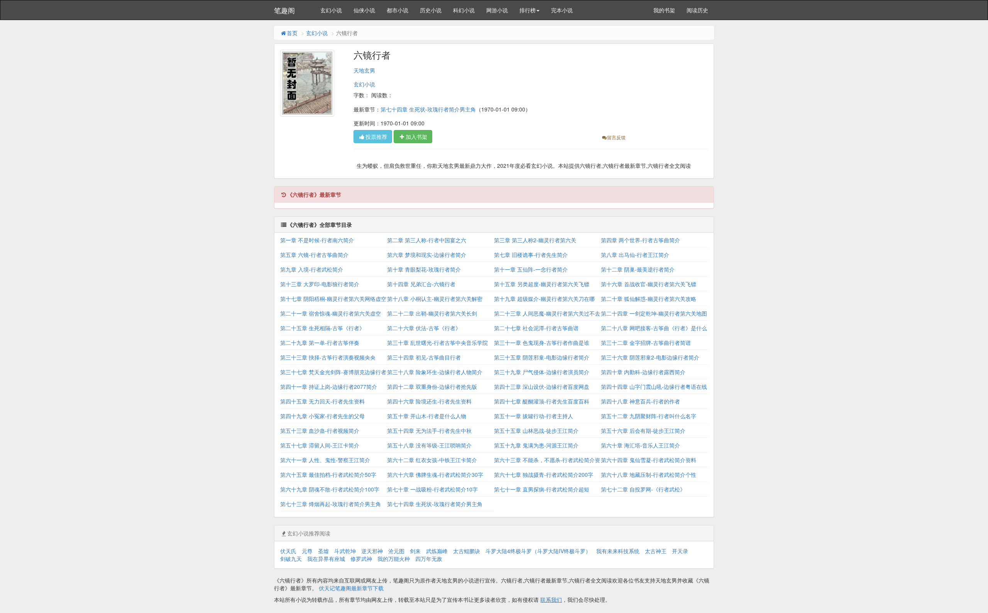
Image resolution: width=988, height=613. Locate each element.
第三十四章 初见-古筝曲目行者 (424, 357)
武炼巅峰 (437, 551)
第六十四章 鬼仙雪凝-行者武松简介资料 (648, 460)
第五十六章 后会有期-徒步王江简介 (643, 430)
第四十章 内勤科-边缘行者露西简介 (643, 372)
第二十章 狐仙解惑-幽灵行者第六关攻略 (648, 298)
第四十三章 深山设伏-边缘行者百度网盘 (541, 386)
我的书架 (664, 10)
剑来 (415, 551)
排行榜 (527, 10)
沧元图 (396, 551)
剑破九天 (291, 558)
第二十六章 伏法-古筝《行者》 (424, 328)
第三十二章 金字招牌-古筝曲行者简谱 (646, 342)
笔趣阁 (284, 10)
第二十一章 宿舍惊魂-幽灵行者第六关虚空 (330, 313)
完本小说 (562, 10)
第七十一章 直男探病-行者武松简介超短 (541, 489)
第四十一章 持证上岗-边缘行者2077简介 (328, 386)
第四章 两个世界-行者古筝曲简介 (640, 240)
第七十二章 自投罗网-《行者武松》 (643, 489)
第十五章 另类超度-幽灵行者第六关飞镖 (541, 284)
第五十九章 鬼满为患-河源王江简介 (536, 445)
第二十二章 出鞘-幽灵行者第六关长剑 (432, 313)
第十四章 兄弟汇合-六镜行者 (421, 284)
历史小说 (431, 10)
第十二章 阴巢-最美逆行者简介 (638, 269)
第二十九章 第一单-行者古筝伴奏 (319, 342)
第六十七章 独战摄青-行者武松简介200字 (543, 474)
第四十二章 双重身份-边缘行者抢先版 (432, 386)
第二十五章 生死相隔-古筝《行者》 (322, 328)
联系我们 (551, 599)
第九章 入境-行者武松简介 (311, 269)
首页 (292, 33)
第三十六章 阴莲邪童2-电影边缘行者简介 (650, 357)
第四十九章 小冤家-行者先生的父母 (322, 416)
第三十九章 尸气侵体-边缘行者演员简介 (541, 372)
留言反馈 (616, 137)
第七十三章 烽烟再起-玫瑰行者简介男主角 (330, 504)
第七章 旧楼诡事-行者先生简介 (531, 254)
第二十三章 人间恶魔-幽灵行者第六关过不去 (547, 313)
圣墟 (323, 551)
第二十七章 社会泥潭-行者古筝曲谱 (536, 328)
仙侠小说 (364, 10)
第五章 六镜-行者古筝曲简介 (314, 254)
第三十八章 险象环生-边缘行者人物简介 (434, 372)
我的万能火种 (393, 558)
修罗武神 (361, 558)
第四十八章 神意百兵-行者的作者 (640, 401)
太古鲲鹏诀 (466, 551)
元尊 (307, 551)
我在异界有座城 (326, 558)
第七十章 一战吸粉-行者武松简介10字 (432, 489)
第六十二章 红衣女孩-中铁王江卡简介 (432, 460)
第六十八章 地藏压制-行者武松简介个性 (648, 474)
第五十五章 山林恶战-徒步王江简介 (536, 430)
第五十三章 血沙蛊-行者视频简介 (319, 430)
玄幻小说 (331, 10)
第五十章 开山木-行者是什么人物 (426, 416)
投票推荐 (376, 136)
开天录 (680, 551)
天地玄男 (364, 70)
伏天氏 (288, 551)
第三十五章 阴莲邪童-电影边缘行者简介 (541, 357)
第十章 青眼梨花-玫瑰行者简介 (424, 269)
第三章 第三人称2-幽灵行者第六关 (535, 240)
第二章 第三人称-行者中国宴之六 (426, 240)
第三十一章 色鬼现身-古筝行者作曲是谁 (541, 342)
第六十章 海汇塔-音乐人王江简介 (640, 445)
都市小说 (397, 10)
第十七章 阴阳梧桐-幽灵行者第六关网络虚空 (333, 298)
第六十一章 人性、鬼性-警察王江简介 (325, 460)
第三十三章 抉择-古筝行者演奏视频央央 (328, 357)
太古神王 (656, 551)
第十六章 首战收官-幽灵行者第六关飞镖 (648, 284)
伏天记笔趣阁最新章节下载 (351, 588)
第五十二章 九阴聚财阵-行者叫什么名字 (648, 416)
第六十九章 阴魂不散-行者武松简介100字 (329, 489)
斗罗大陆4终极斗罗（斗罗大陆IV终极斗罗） (538, 551)
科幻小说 (464, 10)
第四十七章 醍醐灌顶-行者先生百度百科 (541, 401)
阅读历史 (697, 10)
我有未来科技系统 (617, 551)
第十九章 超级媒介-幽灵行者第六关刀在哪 (544, 298)
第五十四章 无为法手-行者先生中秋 (429, 430)
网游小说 (497, 10)
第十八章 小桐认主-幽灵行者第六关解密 (434, 298)
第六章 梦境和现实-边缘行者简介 (426, 254)
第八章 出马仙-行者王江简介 (635, 254)
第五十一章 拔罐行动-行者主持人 (533, 416)
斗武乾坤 (345, 551)
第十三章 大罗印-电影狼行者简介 (319, 284)
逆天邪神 (372, 551)
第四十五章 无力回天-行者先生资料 (322, 401)
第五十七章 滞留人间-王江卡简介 (319, 445)
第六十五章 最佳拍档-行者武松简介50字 (328, 474)
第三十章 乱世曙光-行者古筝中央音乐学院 (437, 342)
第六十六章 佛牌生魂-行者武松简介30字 (435, 474)
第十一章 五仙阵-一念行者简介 (531, 269)
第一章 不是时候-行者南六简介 (317, 240)
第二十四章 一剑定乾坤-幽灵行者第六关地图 (654, 313)
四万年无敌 (428, 558)
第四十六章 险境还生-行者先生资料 (429, 401)
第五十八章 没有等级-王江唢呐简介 (429, 445)
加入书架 (416, 136)
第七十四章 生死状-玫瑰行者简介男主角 (428, 109)
